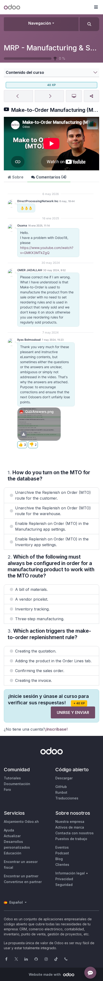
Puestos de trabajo (71, 839)
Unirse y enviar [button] (73, 712)
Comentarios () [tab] (51, 177)
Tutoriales (12, 778)
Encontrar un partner (21, 876)
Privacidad (64, 879)
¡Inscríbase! (56, 729)
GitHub (61, 787)
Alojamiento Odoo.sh (21, 821)
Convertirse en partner (23, 882)
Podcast (62, 853)
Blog (59, 859)
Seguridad (64, 885)
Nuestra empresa (69, 821)
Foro (7, 789)
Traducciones (66, 798)
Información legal (70, 873)
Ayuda (9, 830)
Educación (12, 853)
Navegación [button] (39, 23)
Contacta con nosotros (74, 833)
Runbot (61, 792)
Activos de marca (69, 827)
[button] (96, 7)
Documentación (17, 784)
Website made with (45, 974)
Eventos (62, 847)
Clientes (62, 864)
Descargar (64, 778)
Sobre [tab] (17, 177)
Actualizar (12, 836)
